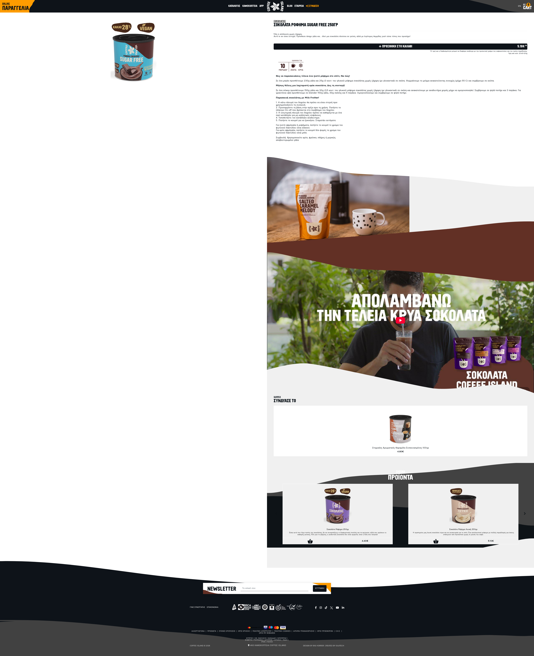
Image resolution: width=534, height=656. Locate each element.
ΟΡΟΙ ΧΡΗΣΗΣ (244, 631)
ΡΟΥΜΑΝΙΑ (258, 640)
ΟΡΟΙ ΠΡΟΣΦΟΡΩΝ (325, 631)
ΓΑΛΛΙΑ (270, 642)
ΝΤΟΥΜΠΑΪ (281, 638)
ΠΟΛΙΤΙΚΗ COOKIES (282, 631)
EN (519, 6)
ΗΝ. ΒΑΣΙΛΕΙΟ (260, 638)
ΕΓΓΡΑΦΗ (319, 588)
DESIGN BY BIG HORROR (313, 646)
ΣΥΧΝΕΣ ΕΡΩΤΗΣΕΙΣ (227, 631)
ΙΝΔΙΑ (285, 640)
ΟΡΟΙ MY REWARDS (267, 633)
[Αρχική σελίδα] (275, 6)
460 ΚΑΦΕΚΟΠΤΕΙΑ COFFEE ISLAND (267, 645)
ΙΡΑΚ (263, 642)
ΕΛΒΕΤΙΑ (248, 640)
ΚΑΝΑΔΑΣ (272, 638)
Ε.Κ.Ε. (338, 631)
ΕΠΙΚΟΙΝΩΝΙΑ (212, 607)
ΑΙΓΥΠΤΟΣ (268, 640)
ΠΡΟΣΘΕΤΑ (211, 631)
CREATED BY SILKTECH (334, 646)
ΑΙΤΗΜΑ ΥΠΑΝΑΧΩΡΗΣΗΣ (303, 631)
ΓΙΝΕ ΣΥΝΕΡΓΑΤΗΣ (197, 607)
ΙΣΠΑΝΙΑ (277, 640)
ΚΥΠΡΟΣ (249, 638)
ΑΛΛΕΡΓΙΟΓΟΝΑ (198, 631)
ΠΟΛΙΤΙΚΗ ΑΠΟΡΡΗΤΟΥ (262, 631)
